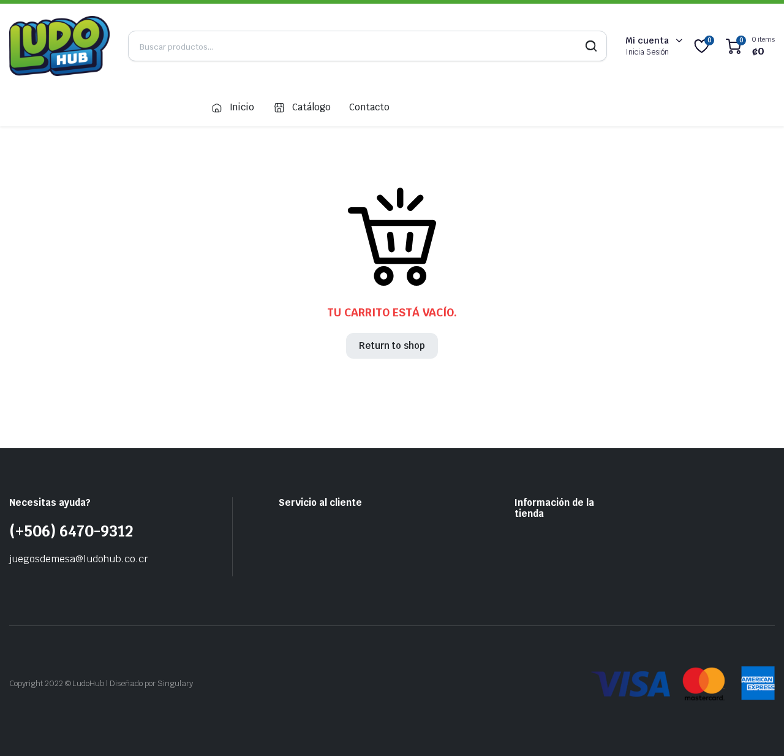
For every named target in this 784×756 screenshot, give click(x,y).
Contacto (369, 107)
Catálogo (311, 107)
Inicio (242, 107)
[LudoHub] (59, 46)
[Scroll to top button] (756, 728)
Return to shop (392, 345)
